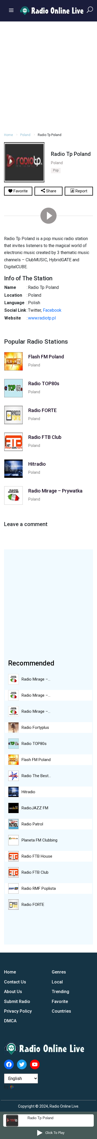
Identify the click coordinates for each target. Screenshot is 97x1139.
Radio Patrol (32, 824)
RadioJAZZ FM (35, 808)
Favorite (60, 1001)
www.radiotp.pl (42, 318)
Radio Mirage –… (36, 679)
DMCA (10, 1020)
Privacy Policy (18, 1011)
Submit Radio (17, 1001)
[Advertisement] (48, 76)
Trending (60, 991)
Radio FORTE (33, 904)
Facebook (52, 310)
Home (8, 135)
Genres (59, 972)
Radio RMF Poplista (39, 888)
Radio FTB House (37, 856)
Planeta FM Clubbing (39, 840)
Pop (55, 170)
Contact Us (15, 981)
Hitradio (28, 791)
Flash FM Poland (36, 759)
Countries (61, 1011)
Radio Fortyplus (35, 727)
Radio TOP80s (34, 743)
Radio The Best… (36, 775)
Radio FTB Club (35, 872)
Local (57, 981)
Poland (25, 135)
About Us (13, 991)
